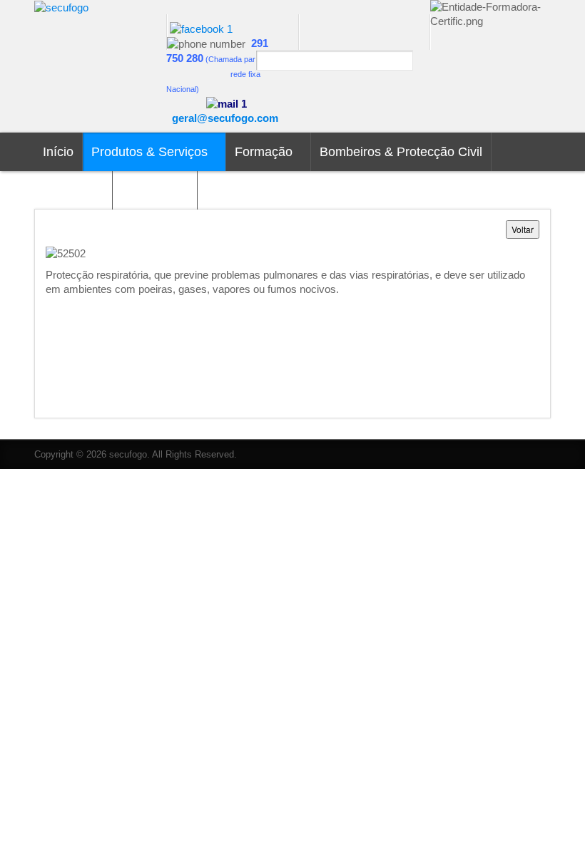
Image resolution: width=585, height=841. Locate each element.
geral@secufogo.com (225, 118)
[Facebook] (201, 28)
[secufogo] (61, 7)
